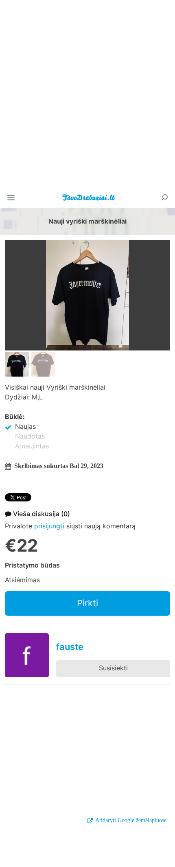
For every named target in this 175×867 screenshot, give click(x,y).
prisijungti (49, 526)
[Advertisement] (87, 97)
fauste (69, 646)
